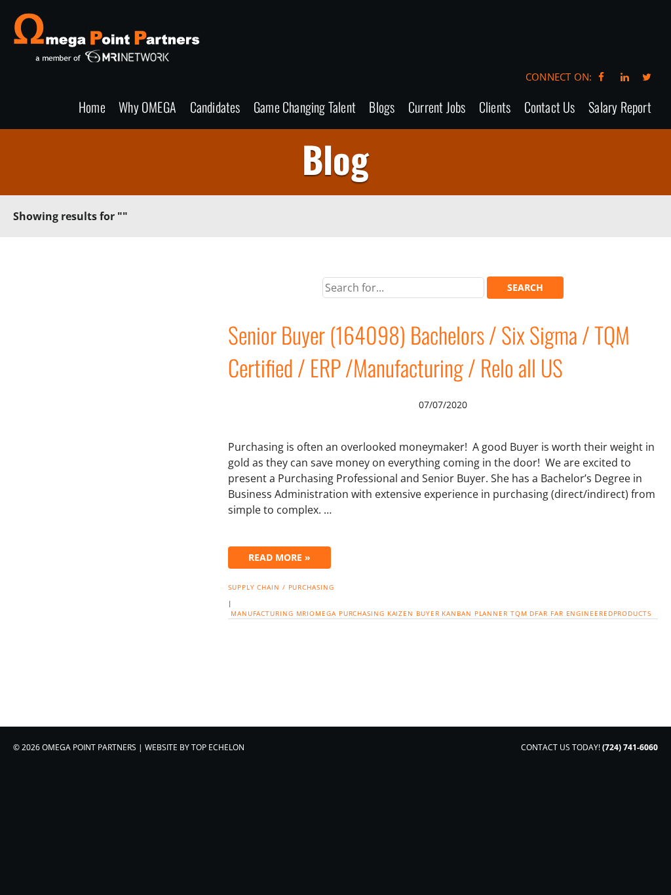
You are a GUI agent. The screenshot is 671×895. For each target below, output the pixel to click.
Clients (494, 108)
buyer (428, 613)
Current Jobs (436, 108)
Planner (491, 613)
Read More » (279, 557)
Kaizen (400, 613)
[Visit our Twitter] (647, 77)
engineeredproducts (608, 613)
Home (92, 108)
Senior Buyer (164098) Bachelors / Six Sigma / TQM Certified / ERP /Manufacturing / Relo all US (429, 351)
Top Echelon (217, 747)
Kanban (456, 613)
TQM (518, 613)
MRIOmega (316, 613)
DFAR (538, 613)
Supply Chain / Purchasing (281, 587)
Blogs (381, 108)
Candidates (215, 108)
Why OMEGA (147, 108)
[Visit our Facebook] (601, 77)
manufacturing (262, 613)
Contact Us (549, 108)
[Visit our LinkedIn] (623, 77)
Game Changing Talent (305, 108)
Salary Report (619, 108)
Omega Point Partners (106, 37)
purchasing (362, 613)
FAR (557, 613)
